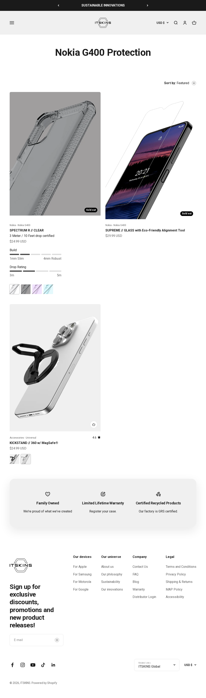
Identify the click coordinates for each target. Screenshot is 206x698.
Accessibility (175, 597)
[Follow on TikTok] (43, 665)
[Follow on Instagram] (22, 665)
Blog (136, 582)
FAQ (135, 574)
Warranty (139, 589)
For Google (81, 589)
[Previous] (58, 5)
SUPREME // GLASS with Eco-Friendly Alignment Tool (145, 230)
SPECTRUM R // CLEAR (27, 230)
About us (107, 567)
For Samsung (82, 574)
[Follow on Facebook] (12, 665)
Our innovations (112, 589)
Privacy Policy (176, 574)
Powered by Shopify (44, 683)
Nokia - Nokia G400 (20, 225)
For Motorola (82, 582)
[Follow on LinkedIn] (53, 665)
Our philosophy (111, 574)
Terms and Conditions (181, 567)
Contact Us (140, 567)
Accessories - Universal (23, 437)
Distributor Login (144, 597)
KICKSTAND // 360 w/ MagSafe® (34, 443)
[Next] (147, 5)
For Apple (80, 567)
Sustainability (110, 582)
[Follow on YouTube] (33, 665)
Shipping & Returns (179, 582)
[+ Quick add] (93, 424)
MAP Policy (174, 589)
